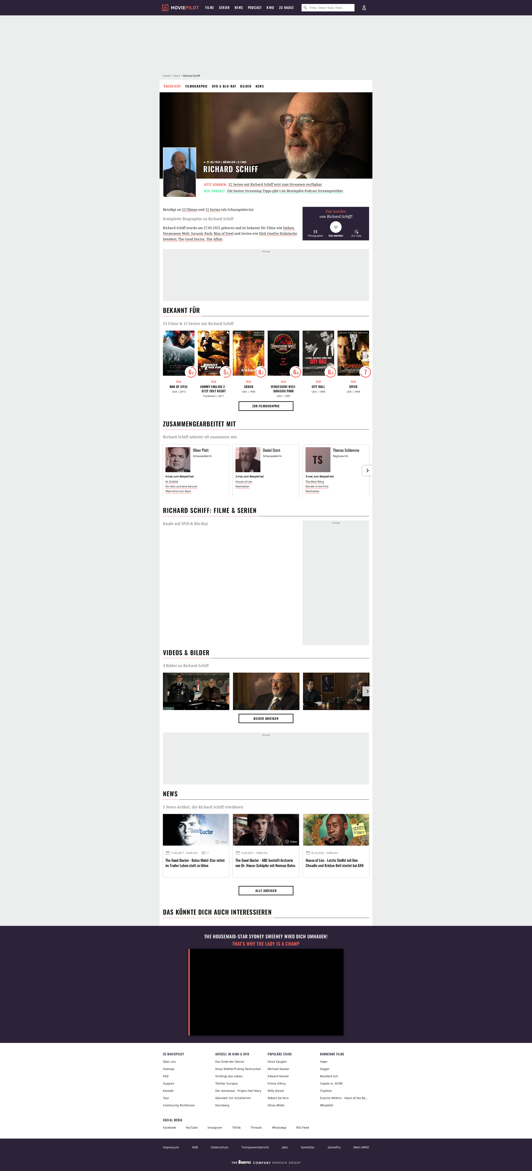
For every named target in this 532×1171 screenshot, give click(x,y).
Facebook (169, 1127)
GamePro (334, 1147)
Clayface (326, 1091)
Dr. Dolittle (171, 481)
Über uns (169, 1062)
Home (167, 76)
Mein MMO (361, 1147)
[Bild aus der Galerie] (196, 692)
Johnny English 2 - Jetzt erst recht (213, 388)
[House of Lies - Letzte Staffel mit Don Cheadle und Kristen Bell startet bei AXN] (336, 830)
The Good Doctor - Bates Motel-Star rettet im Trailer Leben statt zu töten (195, 863)
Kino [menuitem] (270, 7)
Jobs (285, 1147)
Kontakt (168, 1091)
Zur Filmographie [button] (266, 406)
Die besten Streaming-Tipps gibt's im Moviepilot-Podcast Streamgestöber (285, 191)
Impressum (171, 1147)
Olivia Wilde (276, 1105)
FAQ (166, 1076)
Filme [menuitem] (209, 7)
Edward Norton (278, 1076)
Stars (177, 76)
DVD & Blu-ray (224, 86)
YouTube (192, 1127)
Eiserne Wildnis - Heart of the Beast (344, 1098)
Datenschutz (219, 1147)
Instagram (215, 1127)
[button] (315, 233)
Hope (323, 1062)
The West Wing (314, 481)
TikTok (236, 1127)
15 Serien (212, 209)
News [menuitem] (239, 7)
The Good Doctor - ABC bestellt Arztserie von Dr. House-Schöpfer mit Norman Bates (265, 863)
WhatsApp (279, 1127)
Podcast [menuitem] (255, 7)
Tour (166, 1098)
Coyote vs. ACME (331, 1083)
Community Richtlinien (179, 1105)
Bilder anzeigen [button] (266, 718)
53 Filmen (189, 209)
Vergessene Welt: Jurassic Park (187, 233)
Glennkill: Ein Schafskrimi (233, 1098)
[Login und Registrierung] (364, 7)
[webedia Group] (266, 1163)
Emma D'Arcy (277, 1083)
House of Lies (243, 481)
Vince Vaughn (277, 1062)
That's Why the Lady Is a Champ (266, 944)
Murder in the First (317, 486)
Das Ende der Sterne (229, 1062)
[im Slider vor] (367, 356)
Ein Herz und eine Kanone (181, 486)
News (260, 86)
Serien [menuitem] (224, 7)
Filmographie (196, 86)
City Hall (318, 386)
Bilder (245, 86)
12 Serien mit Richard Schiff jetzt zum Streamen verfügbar (275, 184)
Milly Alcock (276, 1091)
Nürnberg (222, 1105)
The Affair (214, 239)
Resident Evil (329, 1076)
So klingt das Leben (229, 1076)
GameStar (308, 1147)
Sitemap (168, 1069)
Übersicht (172, 86)
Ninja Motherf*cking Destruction (238, 1069)
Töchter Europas (226, 1083)
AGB (195, 1147)
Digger (325, 1069)
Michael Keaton (278, 1069)
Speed (353, 386)
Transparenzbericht (255, 1147)
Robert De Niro (278, 1098)
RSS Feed (302, 1127)
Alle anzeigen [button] (266, 890)
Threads (256, 1127)
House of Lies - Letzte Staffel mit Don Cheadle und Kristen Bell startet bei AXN (334, 863)
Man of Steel (223, 233)
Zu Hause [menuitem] (286, 7)
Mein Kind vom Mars (178, 491)
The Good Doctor (191, 239)
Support (168, 1083)
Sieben (288, 228)
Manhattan (242, 486)
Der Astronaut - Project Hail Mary (238, 1091)
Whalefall (326, 1105)
